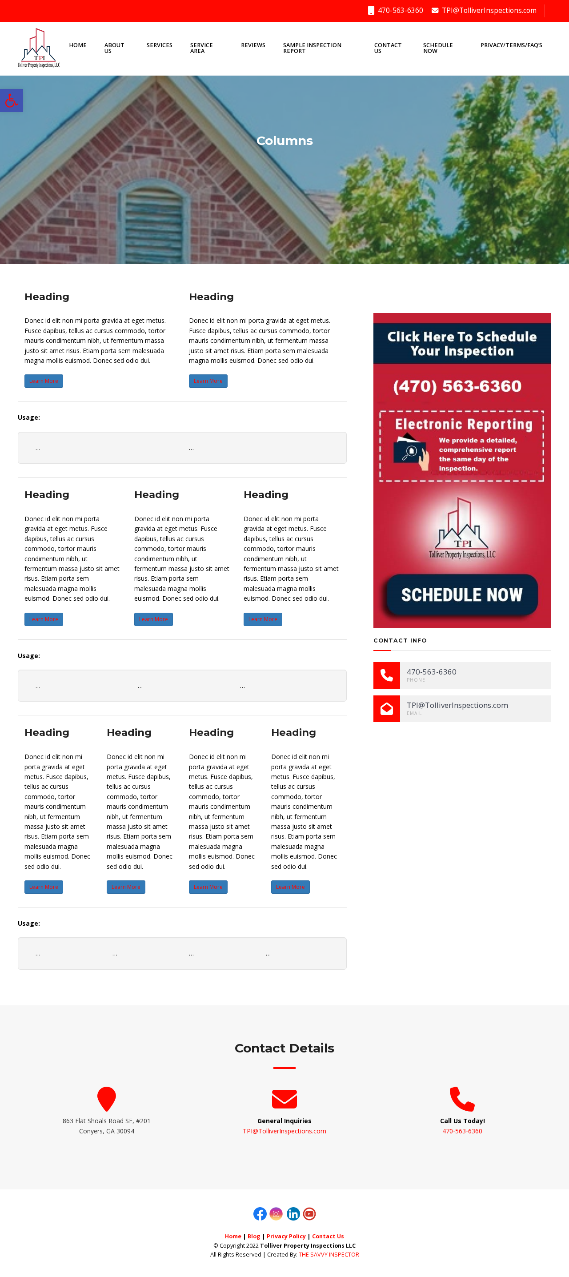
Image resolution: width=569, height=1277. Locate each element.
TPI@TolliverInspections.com (488, 10)
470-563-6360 (399, 10)
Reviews (253, 45)
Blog (254, 1236)
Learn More (43, 381)
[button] (11, 100)
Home (78, 45)
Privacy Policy (286, 1236)
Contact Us (388, 48)
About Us (114, 48)
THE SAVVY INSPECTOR (329, 1254)
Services (159, 45)
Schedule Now (438, 48)
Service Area (201, 48)
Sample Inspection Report (312, 48)
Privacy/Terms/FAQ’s (511, 45)
